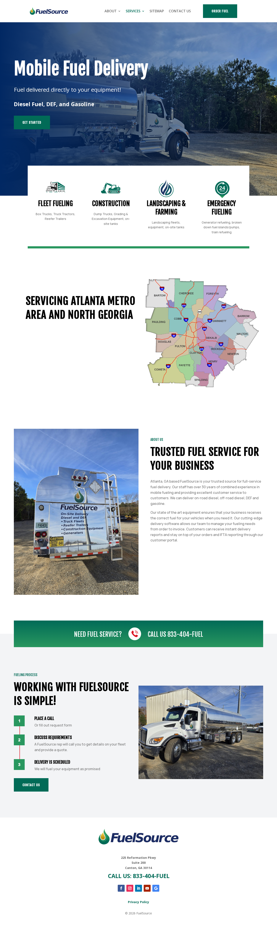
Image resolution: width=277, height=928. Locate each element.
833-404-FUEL (185, 634)
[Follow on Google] (155, 888)
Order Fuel (220, 11)
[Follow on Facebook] (121, 888)
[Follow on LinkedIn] (138, 888)
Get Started (32, 122)
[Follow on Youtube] (147, 888)
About (111, 11)
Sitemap (157, 11)
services (133, 11)
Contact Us (180, 11)
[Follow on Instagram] (129, 888)
